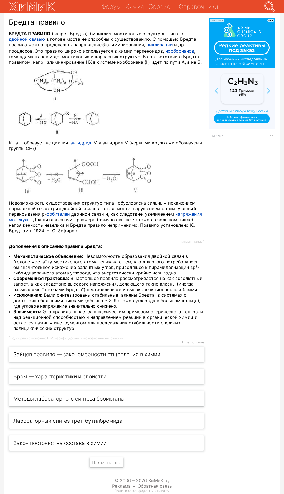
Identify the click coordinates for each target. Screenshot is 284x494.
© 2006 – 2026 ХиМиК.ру (142, 480)
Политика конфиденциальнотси (142, 491)
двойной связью (27, 39)
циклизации (159, 44)
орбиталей (58, 214)
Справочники (198, 6)
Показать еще (106, 462)
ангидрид (80, 143)
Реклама (121, 486)
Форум (111, 6)
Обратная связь (155, 486)
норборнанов (179, 51)
